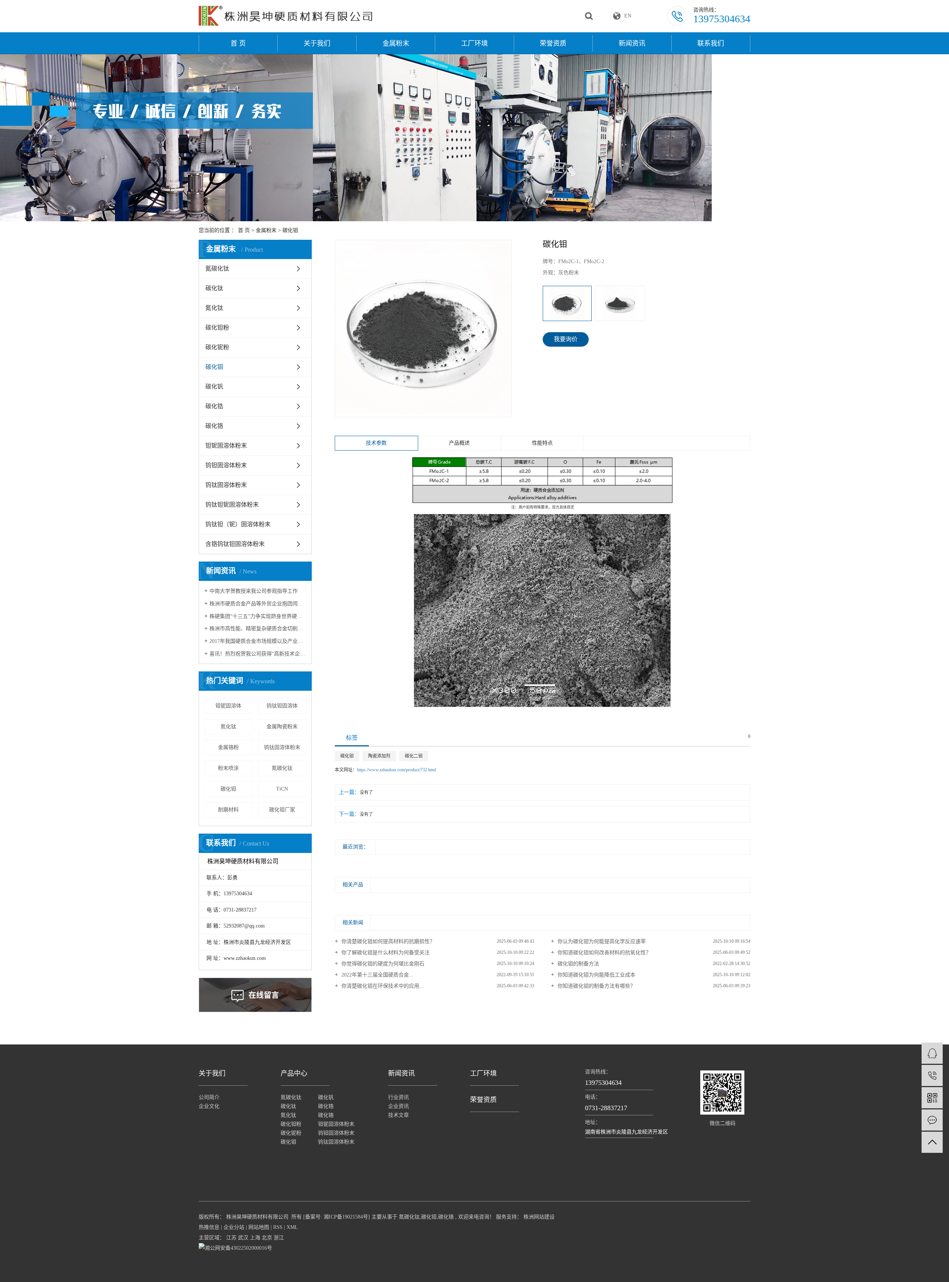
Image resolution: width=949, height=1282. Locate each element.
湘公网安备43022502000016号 (238, 1248)
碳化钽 (228, 789)
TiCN (282, 789)
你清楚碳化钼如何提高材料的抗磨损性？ (387, 941)
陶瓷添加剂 (379, 756)
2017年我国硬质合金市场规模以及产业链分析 (257, 641)
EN (627, 16)
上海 (255, 1237)
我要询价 (566, 339)
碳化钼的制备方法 (577, 964)
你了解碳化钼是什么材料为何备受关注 (385, 952)
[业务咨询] (932, 1053)
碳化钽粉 (217, 327)
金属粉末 (396, 43)
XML (292, 1227)
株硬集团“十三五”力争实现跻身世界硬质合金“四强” (257, 616)
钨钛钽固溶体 (282, 706)
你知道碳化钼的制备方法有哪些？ (595, 986)
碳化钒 (214, 386)
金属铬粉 (228, 747)
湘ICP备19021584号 (346, 1217)
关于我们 (317, 43)
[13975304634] (932, 1075)
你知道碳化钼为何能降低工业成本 (595, 975)
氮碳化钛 (217, 268)
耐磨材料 (228, 809)
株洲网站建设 (538, 1217)
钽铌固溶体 (228, 706)
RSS (277, 1227)
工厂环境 (474, 43)
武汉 (243, 1237)
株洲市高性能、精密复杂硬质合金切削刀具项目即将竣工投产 (257, 628)
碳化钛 (214, 288)
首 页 (238, 43)
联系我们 (710, 43)
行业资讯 (398, 1097)
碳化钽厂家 (282, 809)
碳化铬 (214, 426)
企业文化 (209, 1106)
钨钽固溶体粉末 (226, 465)
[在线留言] (932, 1120)
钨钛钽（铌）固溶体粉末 (238, 524)
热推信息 (209, 1227)
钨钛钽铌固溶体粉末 (232, 504)
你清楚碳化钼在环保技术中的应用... (382, 986)
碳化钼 (290, 230)
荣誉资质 (553, 43)
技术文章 (398, 1115)
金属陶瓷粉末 (282, 726)
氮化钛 (214, 308)
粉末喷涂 (228, 768)
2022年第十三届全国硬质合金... (376, 975)
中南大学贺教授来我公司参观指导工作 (253, 591)
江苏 (231, 1237)
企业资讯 (398, 1106)
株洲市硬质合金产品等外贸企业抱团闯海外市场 (257, 603)
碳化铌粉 (217, 347)
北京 (267, 1237)
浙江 (279, 1237)
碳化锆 (214, 406)
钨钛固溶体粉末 (226, 485)
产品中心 (294, 1073)
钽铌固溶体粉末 (226, 445)
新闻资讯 (632, 43)
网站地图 (258, 1227)
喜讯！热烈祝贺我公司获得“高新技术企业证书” (257, 654)
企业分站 (234, 1227)
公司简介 (209, 1097)
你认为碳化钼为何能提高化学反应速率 (601, 941)
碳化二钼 (414, 756)
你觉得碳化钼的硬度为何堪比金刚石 (382, 964)
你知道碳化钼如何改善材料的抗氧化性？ (603, 952)
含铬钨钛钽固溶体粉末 (235, 544)
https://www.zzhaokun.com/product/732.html (396, 769)
